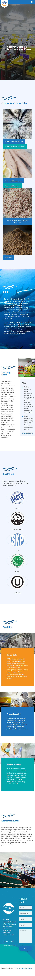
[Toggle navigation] (32, 2)
